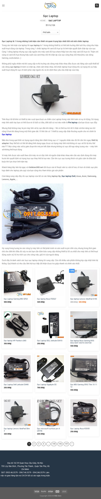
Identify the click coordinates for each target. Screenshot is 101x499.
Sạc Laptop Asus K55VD (80, 429)
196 (60, 444)
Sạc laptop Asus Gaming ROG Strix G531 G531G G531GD (82, 342)
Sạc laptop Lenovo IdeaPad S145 (83, 299)
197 (66, 444)
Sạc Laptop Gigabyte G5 (46, 385)
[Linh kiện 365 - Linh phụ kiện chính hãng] (50, 5)
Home (43, 20)
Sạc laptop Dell (68, 176)
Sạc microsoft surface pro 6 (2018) (48, 430)
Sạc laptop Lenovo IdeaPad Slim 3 (17, 430)
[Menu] (3, 5)
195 (54, 444)
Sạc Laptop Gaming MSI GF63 (16, 299)
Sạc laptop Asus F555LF (46, 299)
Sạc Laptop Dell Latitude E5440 (16, 385)
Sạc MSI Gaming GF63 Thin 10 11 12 (83, 386)
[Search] (97, 6)
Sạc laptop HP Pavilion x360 (15, 341)
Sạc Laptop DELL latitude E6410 (49, 341)
